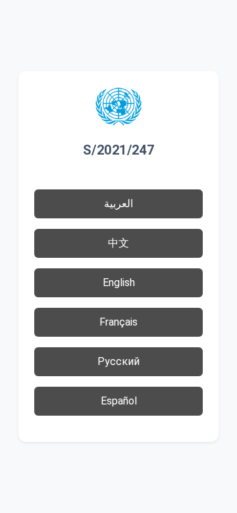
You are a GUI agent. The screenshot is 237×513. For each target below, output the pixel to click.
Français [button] (118, 322)
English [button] (119, 282)
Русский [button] (118, 361)
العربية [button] (118, 203)
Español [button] (119, 401)
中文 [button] (118, 243)
